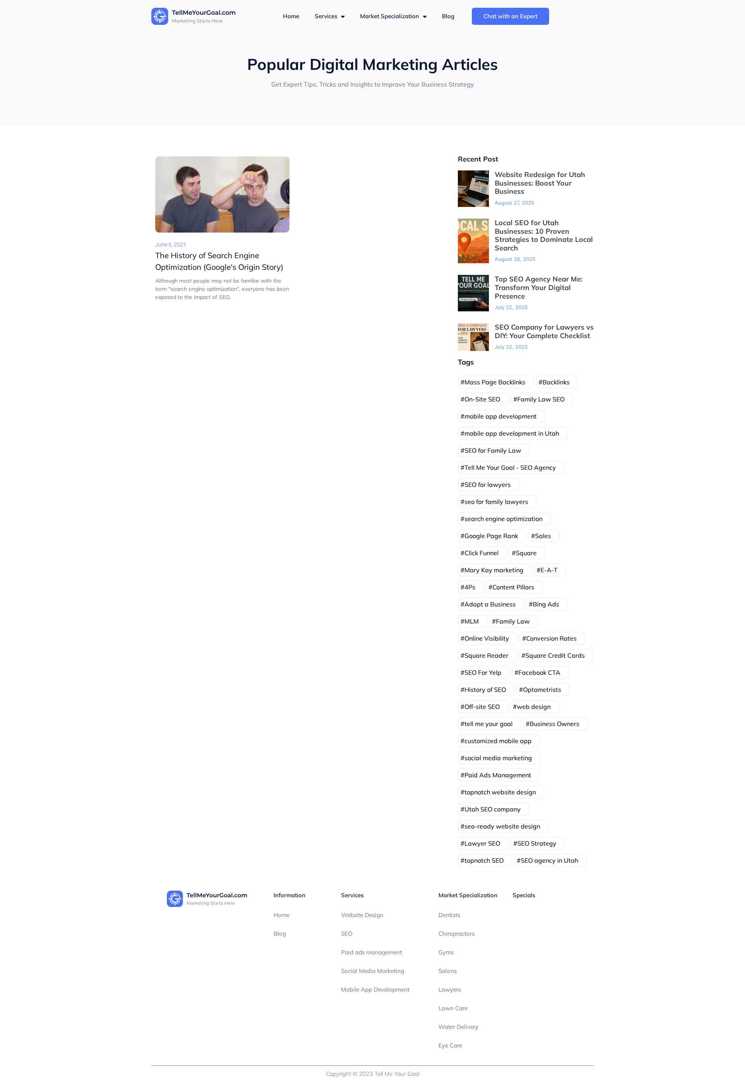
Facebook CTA (539, 672)
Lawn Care (453, 1008)
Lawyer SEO (482, 843)
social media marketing (498, 758)
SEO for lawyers (487, 484)
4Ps (469, 587)
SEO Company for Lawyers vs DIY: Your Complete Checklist (544, 331)
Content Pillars (513, 587)
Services (326, 16)
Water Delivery (458, 1026)
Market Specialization (389, 16)
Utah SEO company (492, 809)
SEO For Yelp (482, 672)
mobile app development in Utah (511, 433)
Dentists (449, 915)
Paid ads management (371, 952)
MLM (471, 621)
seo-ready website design (502, 826)
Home (291, 16)
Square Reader (486, 655)
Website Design (362, 915)
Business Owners (554, 724)
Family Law (513, 621)
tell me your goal (488, 724)
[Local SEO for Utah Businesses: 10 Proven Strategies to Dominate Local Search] (473, 241)
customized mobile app (498, 741)
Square (526, 553)
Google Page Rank (491, 536)
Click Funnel (481, 553)
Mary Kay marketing (493, 570)
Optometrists (542, 689)
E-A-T (549, 570)
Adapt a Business (490, 604)
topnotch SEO (484, 860)
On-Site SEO (482, 399)
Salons (447, 971)
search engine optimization (503, 519)
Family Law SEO (541, 399)
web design (534, 707)
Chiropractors (456, 933)
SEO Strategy (536, 843)
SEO (347, 933)
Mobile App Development (375, 989)
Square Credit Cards (555, 655)
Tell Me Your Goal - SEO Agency (510, 467)
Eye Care (450, 1045)
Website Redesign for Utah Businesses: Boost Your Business (540, 183)
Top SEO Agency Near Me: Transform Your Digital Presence (538, 287)
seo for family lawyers (496, 502)
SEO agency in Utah (549, 860)
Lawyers (449, 989)
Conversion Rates (551, 638)
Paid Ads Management (497, 775)
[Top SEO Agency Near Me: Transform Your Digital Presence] (473, 293)
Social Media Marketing (372, 971)
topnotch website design (500, 792)
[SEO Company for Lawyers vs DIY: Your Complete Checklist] (473, 337)
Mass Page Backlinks (494, 382)
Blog (448, 16)
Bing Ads (546, 604)
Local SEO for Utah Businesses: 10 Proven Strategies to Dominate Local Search (544, 235)
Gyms (446, 952)
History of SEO (485, 689)
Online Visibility (486, 638)
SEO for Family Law (492, 450)
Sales (543, 536)
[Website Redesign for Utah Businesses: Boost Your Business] (473, 188)
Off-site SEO (482, 707)
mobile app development (500, 416)
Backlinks (556, 382)
